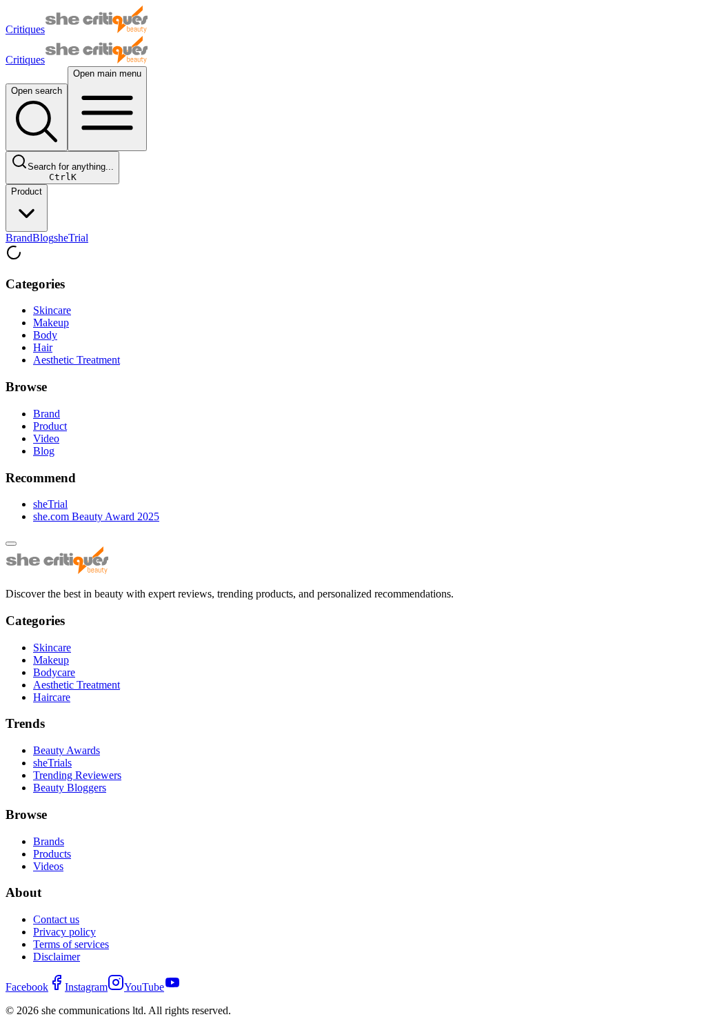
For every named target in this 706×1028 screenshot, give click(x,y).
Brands (48, 841)
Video (46, 438)
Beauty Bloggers (69, 787)
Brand (19, 238)
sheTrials (52, 763)
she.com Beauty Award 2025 (96, 516)
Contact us (56, 919)
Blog (43, 238)
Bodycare (54, 672)
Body (45, 335)
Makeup (51, 322)
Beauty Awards (66, 750)
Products (52, 854)
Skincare (52, 310)
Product (26, 191)
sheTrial (71, 238)
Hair (42, 347)
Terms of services (71, 944)
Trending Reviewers (77, 775)
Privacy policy (64, 932)
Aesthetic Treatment (76, 360)
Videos (48, 866)
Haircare (51, 697)
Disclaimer (56, 956)
